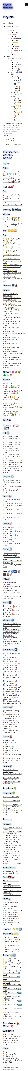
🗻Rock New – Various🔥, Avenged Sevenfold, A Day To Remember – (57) (12, 918)
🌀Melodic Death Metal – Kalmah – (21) (11, 639)
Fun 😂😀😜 (14, 42)
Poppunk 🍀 (18, 94)
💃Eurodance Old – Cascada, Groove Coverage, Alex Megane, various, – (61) (12, 1038)
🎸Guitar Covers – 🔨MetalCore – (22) (9, 540)
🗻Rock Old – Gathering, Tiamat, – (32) (10, 843)
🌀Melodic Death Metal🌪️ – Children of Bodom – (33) (12, 631)
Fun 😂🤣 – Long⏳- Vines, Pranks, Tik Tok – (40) (11, 256)
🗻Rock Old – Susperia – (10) (12, 845)
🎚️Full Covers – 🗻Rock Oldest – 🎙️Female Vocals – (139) (11, 450)
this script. (13, 135)
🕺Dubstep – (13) (8, 1056)
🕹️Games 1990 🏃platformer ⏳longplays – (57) (12, 303)
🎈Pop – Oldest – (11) (9, 1054)
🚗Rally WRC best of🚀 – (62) (12, 205)
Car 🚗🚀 (13, 34)
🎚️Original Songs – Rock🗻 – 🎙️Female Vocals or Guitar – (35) (12, 482)
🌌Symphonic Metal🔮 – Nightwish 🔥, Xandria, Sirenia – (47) (12, 677)
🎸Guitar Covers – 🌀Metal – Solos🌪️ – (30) (12, 536)
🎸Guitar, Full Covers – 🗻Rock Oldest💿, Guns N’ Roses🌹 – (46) (12, 470)
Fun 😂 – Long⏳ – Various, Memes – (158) (11, 248)
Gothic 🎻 (17, 86)
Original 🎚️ (17, 64)
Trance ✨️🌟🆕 (15, 106)
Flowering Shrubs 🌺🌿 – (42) (12, 391)
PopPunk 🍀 (14, 92)
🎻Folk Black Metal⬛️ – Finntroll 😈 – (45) (10, 583)
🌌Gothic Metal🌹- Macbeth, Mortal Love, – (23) (12, 731)
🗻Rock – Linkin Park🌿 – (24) (12, 910)
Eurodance (17, 118)
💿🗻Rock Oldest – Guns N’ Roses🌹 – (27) (11, 860)
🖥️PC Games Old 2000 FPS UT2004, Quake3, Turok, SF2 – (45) (12, 359)
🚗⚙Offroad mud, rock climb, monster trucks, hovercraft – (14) (12, 201)
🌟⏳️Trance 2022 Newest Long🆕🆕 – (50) (11, 998)
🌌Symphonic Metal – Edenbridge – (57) (10, 658)
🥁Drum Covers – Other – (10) (12, 504)
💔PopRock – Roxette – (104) (12, 863)
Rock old (16, 98)
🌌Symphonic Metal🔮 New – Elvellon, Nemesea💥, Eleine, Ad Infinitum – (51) (12, 691)
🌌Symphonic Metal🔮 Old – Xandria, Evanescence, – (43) (12, 702)
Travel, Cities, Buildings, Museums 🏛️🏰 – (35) (10, 412)
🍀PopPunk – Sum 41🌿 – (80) (12, 811)
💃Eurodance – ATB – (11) (11, 1034)
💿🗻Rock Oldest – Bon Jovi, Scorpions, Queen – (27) (12, 856)
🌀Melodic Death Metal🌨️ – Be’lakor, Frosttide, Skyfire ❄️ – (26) (12, 626)
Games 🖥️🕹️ (14, 46)
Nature (16, 54)
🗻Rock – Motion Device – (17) (12, 912)
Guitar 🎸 (17, 68)
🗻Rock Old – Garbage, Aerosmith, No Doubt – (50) (11, 839)
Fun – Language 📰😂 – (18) (12, 273)
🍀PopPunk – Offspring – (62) (12, 805)
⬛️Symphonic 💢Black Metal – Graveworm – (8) (12, 611)
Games (16, 48)
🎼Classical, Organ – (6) (10, 1058)
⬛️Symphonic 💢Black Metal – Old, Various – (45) (12, 615)
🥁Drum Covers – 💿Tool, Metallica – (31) (11, 518)
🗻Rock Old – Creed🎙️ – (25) (12, 836)
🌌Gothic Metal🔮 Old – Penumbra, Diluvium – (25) (11, 721)
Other (12, 30)
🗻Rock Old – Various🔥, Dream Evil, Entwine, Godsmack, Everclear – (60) (11, 849)
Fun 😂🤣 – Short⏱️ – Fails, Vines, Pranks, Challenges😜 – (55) (12, 261)
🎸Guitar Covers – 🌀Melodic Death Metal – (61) (12, 532)
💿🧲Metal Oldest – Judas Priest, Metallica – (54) (11, 783)
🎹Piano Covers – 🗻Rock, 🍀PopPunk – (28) (12, 562)
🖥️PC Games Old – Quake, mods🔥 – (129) (11, 348)
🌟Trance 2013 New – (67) (11, 961)
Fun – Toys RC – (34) (9, 275)
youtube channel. (13, 125)
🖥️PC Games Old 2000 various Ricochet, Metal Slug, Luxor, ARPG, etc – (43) (12, 365)
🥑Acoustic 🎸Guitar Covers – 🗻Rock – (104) (12, 528)
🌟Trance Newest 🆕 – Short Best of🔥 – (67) (12, 1017)
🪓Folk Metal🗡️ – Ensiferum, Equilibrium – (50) (12, 597)
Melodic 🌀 (17, 80)
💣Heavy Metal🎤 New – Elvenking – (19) (10, 771)
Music (9, 56)
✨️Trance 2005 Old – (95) (11, 951)
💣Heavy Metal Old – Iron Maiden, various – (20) (11, 779)
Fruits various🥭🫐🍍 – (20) (12, 415)
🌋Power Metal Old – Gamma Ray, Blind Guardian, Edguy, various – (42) (12, 760)
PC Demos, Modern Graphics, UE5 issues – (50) (12, 177)
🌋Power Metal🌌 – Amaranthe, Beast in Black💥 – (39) (12, 742)
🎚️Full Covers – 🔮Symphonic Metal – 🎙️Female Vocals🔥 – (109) (12, 456)
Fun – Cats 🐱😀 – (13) (10, 271)
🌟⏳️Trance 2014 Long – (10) (12, 963)
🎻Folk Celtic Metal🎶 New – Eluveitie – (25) (12, 587)
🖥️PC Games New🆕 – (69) (11, 337)
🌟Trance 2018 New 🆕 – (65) (12, 971)
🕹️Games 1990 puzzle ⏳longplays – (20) (11, 311)
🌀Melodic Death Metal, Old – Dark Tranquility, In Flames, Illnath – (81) (12, 644)
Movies (16, 40)
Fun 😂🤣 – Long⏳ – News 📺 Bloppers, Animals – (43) (11, 244)
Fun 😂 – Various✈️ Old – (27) (12, 265)
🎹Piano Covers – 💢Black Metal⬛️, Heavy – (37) (11, 554)
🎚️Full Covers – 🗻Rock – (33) (12, 442)
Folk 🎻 (16, 76)
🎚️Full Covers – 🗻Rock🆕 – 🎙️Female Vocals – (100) (12, 445)
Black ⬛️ (16, 78)
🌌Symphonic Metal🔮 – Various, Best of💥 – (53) (11, 682)
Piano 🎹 (17, 70)
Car (15, 36)
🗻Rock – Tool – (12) (9, 914)
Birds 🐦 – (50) (7, 383)
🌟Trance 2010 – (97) (9, 959)
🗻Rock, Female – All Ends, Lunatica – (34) (11, 923)
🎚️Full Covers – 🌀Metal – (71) (12, 437)
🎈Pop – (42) (7, 1052)
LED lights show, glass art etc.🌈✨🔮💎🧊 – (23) (12, 173)
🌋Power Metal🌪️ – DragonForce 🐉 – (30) (10, 747)
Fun (15, 44)
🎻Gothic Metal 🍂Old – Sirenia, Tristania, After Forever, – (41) (10, 727)
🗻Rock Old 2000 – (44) (10, 853)
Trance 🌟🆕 (18, 112)
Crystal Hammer (8, 6)
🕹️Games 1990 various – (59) (12, 321)
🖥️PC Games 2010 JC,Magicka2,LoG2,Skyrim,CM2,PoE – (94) (14, 333)
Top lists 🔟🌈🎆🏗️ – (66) (11, 182)
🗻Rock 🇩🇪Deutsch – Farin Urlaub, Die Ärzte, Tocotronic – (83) (12, 887)
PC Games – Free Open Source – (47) (10, 324)
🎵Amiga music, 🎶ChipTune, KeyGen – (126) (12, 1061)
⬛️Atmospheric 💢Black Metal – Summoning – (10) (12, 607)
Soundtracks (18, 100)
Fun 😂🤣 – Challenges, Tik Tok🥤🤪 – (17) (11, 240)
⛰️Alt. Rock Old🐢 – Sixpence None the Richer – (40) (12, 833)
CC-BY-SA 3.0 (10, 1069)
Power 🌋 (17, 88)
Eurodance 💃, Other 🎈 (15, 115)
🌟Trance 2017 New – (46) (11, 965)
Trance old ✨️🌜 (17, 109)
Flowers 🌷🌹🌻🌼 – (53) (11, 397)
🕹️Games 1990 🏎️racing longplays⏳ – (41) (11, 315)
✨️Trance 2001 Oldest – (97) (12, 949)
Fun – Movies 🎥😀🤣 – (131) (12, 218)
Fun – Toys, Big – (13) (9, 277)
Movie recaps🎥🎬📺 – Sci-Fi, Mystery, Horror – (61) (12, 225)
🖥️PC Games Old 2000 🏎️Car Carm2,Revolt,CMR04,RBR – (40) (12, 353)
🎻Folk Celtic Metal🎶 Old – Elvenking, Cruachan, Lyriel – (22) (11, 592)
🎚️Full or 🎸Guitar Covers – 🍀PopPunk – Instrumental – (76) (12, 461)
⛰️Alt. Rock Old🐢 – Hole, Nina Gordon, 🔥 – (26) (12, 829)
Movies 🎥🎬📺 (15, 38)
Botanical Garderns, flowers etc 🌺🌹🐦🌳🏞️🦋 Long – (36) (11, 387)
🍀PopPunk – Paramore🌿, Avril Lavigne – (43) (11, 808)
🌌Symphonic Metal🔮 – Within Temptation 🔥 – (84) (12, 686)
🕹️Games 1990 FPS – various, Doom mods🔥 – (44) (12, 299)
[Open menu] (21, 5)
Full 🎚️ (16, 62)
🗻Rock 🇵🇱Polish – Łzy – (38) (12, 895)
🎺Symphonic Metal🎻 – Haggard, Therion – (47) (11, 666)
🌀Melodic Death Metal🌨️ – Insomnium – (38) (12, 635)
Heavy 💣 (17, 90)
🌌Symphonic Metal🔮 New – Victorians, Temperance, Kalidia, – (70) (12, 697)
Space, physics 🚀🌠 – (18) (11, 180)
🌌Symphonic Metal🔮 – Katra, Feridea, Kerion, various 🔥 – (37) (12, 671)
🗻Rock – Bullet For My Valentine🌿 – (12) (10, 907)
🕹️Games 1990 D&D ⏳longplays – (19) (10, 295)
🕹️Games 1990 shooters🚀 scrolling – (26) (11, 319)
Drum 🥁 (16, 66)
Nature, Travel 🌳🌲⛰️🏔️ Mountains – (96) (11, 404)
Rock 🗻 (13, 96)
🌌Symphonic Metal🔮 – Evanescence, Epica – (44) (11, 662)
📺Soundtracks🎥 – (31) (10, 873)
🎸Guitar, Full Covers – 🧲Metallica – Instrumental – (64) (12, 465)
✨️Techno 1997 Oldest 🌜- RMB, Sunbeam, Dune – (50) (12, 938)
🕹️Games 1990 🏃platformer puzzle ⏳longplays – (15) (12, 307)
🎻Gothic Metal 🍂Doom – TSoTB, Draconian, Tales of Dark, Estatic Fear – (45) (11, 717)
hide (11, 23)
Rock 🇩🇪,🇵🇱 (17, 102)
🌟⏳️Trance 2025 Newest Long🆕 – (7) (11, 1013)
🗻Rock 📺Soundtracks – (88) (12, 871)
